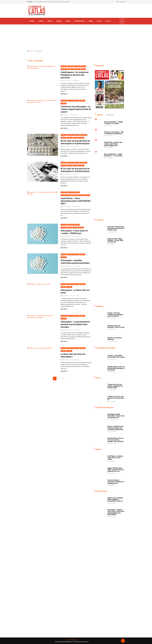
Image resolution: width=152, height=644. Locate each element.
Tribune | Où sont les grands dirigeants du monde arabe (115, 386)
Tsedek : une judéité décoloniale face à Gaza (115, 356)
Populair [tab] (110, 115)
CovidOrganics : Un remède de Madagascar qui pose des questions (74, 75)
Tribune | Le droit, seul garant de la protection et (115, 398)
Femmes (109, 364)
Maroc (50, 21)
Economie (83, 134)
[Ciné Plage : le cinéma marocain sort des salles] (100, 457)
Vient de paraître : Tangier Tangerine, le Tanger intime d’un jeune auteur (51, 1)
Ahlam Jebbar (65, 295)
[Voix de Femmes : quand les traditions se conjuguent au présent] (100, 481)
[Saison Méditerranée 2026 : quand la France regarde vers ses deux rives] (100, 469)
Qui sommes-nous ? (72, 640)
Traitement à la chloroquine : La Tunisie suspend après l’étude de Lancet (76, 109)
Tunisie (68, 21)
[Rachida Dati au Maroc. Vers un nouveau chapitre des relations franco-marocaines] (100, 440)
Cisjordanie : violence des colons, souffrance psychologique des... (113, 143)
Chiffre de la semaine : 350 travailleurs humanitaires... (114, 133)
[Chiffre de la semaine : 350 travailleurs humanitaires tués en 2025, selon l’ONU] (100, 499)
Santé (83, 69)
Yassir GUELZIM (66, 80)
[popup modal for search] (122, 21)
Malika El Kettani (66, 206)
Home (31, 51)
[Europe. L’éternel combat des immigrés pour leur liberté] (100, 314)
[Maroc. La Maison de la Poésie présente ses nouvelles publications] (100, 428)
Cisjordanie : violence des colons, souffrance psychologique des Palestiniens (115, 512)
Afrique (70, 66)
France (41, 21)
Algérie (58, 21)
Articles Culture (112, 224)
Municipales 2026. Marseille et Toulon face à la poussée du (116, 415)
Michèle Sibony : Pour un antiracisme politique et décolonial (116, 368)
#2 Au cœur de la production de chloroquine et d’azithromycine (75, 142)
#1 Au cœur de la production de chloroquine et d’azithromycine (75, 169)
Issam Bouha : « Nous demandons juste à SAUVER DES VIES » (76, 201)
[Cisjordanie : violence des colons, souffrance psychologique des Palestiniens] (100, 511)
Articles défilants (79, 66)
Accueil (31, 21)
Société (81, 137)
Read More (64, 94)
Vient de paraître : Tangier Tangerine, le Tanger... (113, 122)
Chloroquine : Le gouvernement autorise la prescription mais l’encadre (75, 324)
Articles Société (66, 195)
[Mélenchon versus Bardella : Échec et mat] (100, 326)
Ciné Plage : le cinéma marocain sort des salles (115, 457)
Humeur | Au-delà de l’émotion (114, 338)
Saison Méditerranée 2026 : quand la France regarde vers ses (115, 469)
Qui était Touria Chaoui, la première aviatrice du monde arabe (115, 228)
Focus (99, 21)
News (90, 21)
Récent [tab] (100, 115)
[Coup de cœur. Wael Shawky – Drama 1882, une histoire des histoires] (100, 240)
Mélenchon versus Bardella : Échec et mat (115, 326)
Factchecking (65, 69)
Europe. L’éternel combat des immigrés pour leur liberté (115, 314)
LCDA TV (108, 21)
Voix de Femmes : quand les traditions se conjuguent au (115, 481)
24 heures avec (111, 436)
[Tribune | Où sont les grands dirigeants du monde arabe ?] (100, 386)
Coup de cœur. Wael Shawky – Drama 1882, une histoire (115, 240)
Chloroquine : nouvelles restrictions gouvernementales (75, 261)
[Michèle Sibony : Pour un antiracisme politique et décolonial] (100, 368)
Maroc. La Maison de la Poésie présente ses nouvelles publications (115, 427)
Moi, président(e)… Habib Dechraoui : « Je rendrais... (113, 155)
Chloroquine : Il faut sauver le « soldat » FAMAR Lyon (74, 231)
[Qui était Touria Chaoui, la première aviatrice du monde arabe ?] (100, 228)
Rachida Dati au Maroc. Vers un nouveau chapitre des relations (115, 439)
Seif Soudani (65, 114)
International (79, 21)
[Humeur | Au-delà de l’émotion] (100, 338)
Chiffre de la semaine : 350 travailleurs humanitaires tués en (115, 499)
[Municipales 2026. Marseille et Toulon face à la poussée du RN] (100, 416)
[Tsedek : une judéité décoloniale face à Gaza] (100, 356)
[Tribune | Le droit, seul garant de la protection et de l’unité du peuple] (100, 398)
